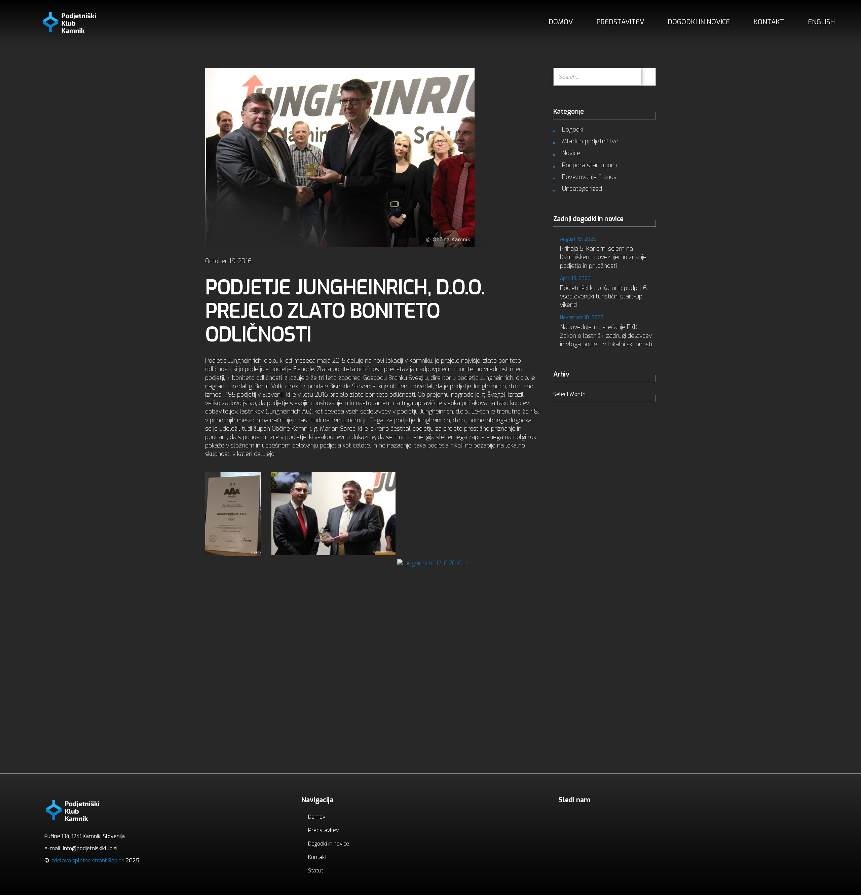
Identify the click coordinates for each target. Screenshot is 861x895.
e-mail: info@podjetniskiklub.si (80, 848)
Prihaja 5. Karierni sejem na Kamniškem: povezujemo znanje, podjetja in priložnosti (603, 257)
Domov (561, 22)
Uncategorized (582, 189)
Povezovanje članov (589, 177)
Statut (315, 870)
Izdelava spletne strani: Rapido (86, 860)
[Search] (648, 76)
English (821, 22)
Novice (571, 153)
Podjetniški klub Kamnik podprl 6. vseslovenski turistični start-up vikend (604, 296)
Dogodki (572, 130)
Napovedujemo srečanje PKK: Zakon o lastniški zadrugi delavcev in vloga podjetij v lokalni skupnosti (606, 335)
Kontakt (768, 22)
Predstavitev (620, 22)
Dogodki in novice (699, 22)
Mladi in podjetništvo (590, 141)
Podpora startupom (589, 165)
